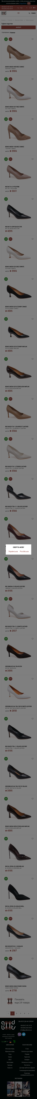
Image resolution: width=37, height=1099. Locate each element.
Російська (24, 551)
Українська (13, 551)
